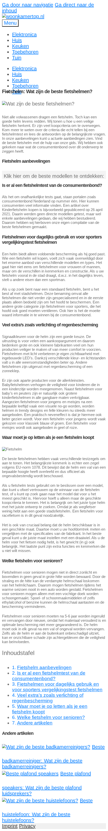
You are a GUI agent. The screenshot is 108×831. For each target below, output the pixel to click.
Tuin (16, 57)
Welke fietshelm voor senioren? (51, 717)
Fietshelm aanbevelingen (44, 667)
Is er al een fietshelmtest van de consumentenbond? (48, 675)
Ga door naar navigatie (27, 5)
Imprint (10, 826)
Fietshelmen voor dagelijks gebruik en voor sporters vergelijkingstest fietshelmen (57, 686)
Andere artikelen (34, 722)
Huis (17, 40)
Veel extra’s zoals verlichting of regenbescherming (47, 697)
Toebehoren (25, 52)
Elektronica (24, 34)
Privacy (27, 826)
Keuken (20, 46)
